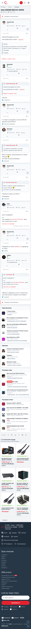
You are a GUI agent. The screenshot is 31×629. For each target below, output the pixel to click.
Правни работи (5, 588)
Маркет (3, 558)
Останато (13, 415)
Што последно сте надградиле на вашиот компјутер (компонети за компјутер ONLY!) (18, 317)
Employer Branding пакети (8, 577)
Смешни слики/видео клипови (15, 348)
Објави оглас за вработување (9, 581)
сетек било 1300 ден (17, 219)
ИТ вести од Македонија (13, 334)
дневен (23, 606)
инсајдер (6, 606)
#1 (27, 33)
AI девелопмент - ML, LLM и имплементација (18, 394)
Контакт (3, 584)
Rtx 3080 (12, 381)
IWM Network (4, 626)
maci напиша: (9, 274)
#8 (27, 269)
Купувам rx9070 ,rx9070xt (14, 403)
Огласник (3, 560)
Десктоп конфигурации (16, 409)
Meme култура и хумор (13, 352)
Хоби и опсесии (11, 358)
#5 (27, 177)
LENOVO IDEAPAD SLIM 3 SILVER (15, 426)
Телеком (9, 314)
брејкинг (14, 606)
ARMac (9, 255)
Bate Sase (9, 129)
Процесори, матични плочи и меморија (17, 340)
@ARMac (17, 246)
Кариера (3, 562)
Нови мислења (6, 308)
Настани (3, 565)
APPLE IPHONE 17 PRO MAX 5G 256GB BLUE (18, 418)
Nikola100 (10, 64)
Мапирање (4, 567)
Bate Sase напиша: (10, 182)
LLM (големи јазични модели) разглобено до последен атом (18, 390)
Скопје (7, 74)
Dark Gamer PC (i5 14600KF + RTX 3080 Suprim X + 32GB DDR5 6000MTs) (18, 407)
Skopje (7, 29)
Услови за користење (7, 586)
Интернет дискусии (12, 327)
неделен (6, 609)
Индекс (3, 564)
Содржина (4, 554)
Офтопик (5, 345)
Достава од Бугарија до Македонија (17, 324)
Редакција (4, 582)
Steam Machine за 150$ (13, 337)
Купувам (13, 404)
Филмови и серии (11, 362)
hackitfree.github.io (13, 71)
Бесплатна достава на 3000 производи (10, 441)
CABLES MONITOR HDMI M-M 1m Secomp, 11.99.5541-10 (7, 509)
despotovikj (4, 12)
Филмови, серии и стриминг (14, 365)
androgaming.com (13, 262)
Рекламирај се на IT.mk (9, 575)
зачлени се (15, 603)
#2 (27, 78)
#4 (27, 140)
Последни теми (7, 370)
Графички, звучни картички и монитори (17, 386)
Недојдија (7, 136)
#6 (27, 211)
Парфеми (9, 355)
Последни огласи (7, 399)
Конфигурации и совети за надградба (16, 321)
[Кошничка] (24, 2)
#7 (27, 243)
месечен (14, 609)
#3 (27, 116)
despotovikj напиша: (11, 83)
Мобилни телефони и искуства (14, 378)
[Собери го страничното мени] (2, 2)
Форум (3, 556)
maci (8, 203)
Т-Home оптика (11, 311)
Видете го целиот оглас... (9, 59)
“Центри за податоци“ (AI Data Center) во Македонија (18, 330)
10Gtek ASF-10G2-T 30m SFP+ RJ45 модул (18, 414)
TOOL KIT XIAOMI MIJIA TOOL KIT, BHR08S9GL (22, 508)
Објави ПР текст (5, 579)
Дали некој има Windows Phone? (16, 373)
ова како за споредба (8, 223)
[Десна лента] (28, 2)
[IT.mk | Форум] (6, 2)
